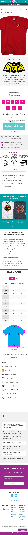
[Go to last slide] (3, 214)
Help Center (21, 509)
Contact (12, 513)
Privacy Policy (14, 514)
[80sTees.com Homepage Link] (14, 2)
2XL (22, 102)
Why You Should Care (14, 83)
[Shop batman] (14, 73)
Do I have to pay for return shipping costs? (12, 447)
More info (11, 254)
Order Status (22, 511)
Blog (12, 509)
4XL (14, 108)
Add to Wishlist (14, 131)
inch (11, 278)
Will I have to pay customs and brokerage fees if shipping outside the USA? (13, 426)
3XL (8, 108)
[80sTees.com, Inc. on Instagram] (16, 495)
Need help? (14, 357)
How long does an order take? (13, 458)
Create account (5, 509)
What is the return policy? (12, 442)
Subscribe (14, 483)
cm (17, 278)
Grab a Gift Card (14, 501)
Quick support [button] (23, 530)
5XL (20, 108)
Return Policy (22, 516)
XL (17, 102)
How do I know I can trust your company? (11, 453)
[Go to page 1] (12, 226)
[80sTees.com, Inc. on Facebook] (12, 495)
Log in (3, 508)
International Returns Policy (10, 258)
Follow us (14, 492)
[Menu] (2, 2)
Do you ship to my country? (12, 420)
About (12, 511)
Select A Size (14, 126)
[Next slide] (25, 214)
